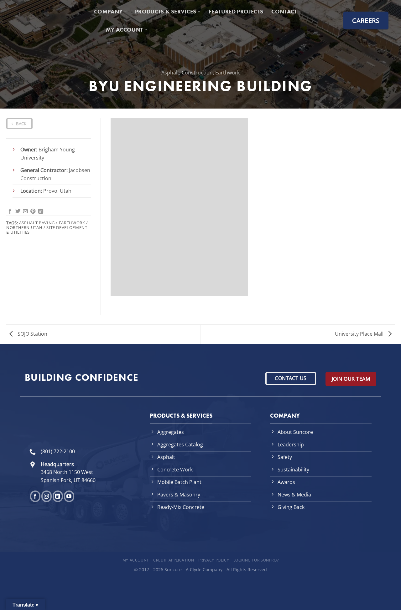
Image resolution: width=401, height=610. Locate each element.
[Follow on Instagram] (46, 496)
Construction (197, 72)
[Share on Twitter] (17, 211)
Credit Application (173, 560)
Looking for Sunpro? (256, 560)
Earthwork (227, 72)
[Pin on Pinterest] (32, 211)
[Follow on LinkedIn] (58, 496)
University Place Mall (360, 333)
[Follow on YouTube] (69, 496)
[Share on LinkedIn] (40, 211)
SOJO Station (31, 333)
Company (108, 11)
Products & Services (165, 11)
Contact (284, 11)
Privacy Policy (213, 560)
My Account (135, 560)
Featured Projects (236, 11)
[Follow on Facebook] (35, 496)
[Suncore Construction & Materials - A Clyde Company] (49, 20)
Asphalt (170, 72)
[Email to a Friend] (25, 211)
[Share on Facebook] (10, 211)
